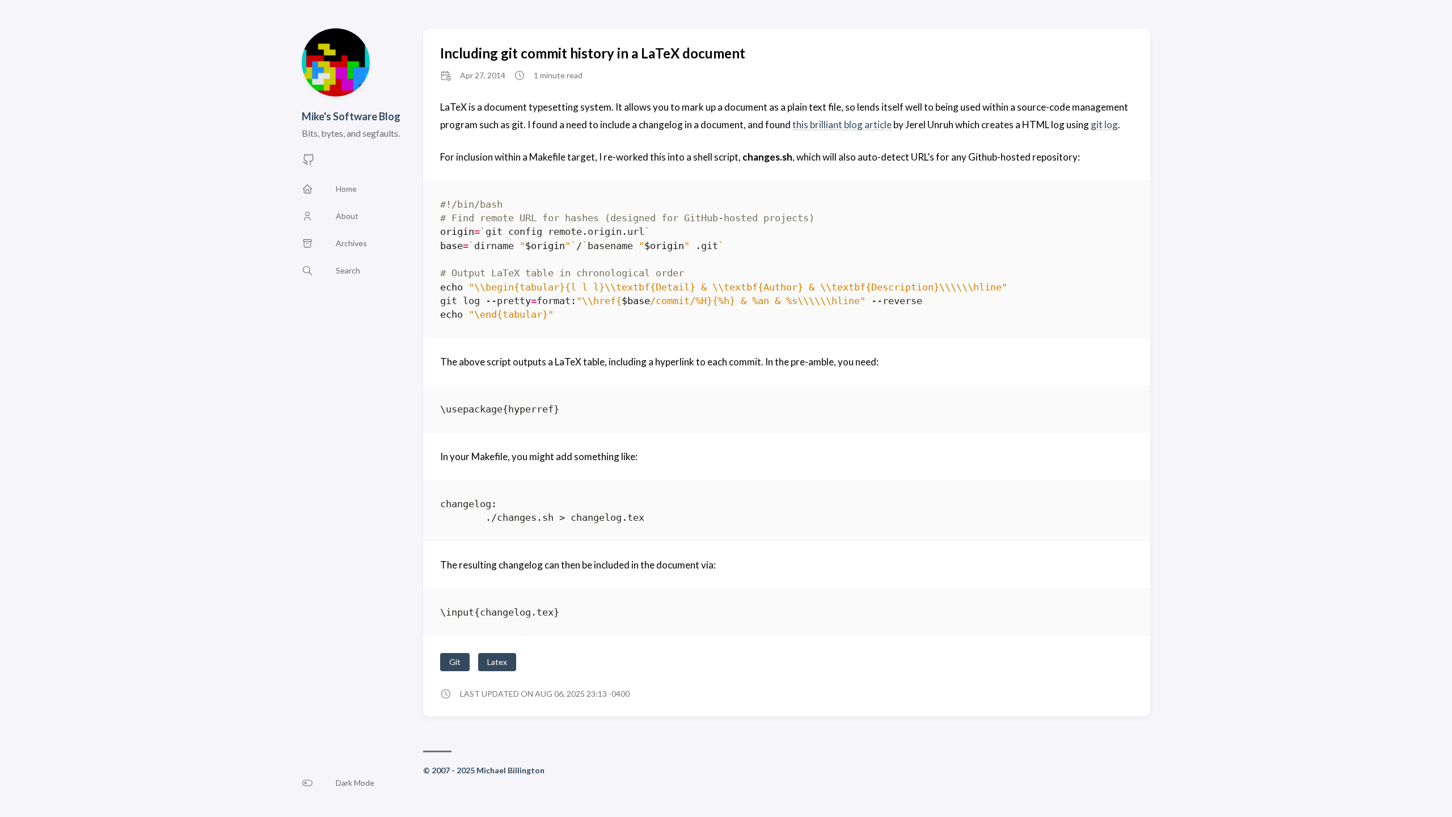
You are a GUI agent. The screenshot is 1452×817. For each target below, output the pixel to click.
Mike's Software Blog (351, 116)
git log (1104, 124)
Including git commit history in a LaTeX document (592, 53)
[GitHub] (308, 162)
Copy (1114, 206)
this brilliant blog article (842, 124)
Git (455, 662)
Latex (497, 662)
